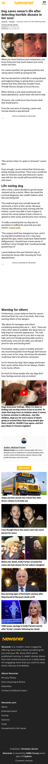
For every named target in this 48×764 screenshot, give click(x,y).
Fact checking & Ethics (13, 682)
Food (4, 724)
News (4, 707)
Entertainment (9, 711)
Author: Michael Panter (9, 25)
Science (5, 719)
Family (5, 715)
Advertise (6, 686)
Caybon (27, 756)
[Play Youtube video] (24, 393)
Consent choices (24, 760)
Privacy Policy (8, 677)
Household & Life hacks (13, 728)
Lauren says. (15, 227)
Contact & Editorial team (14, 690)
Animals (12, 21)
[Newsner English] (24, 3)
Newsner (4, 21)
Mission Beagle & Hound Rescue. (24, 86)
